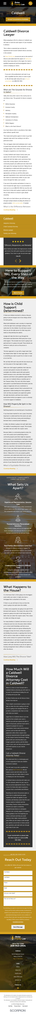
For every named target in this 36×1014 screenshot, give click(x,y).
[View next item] (20, 260)
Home (18, 967)
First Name (7, 872)
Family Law (18, 973)
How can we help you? (10, 898)
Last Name (6, 877)
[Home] (17, 3)
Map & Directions (18, 958)
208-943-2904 (18, 945)
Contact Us (18, 980)
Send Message (18, 927)
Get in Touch (18, 293)
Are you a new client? (9, 893)
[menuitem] (9, 222)
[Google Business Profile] (18, 988)
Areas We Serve (18, 976)
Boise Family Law (10, 56)
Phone (5, 882)
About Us (18, 970)
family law (28, 59)
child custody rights (17, 203)
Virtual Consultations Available (18, 19)
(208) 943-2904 (18, 81)
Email (5, 888)
